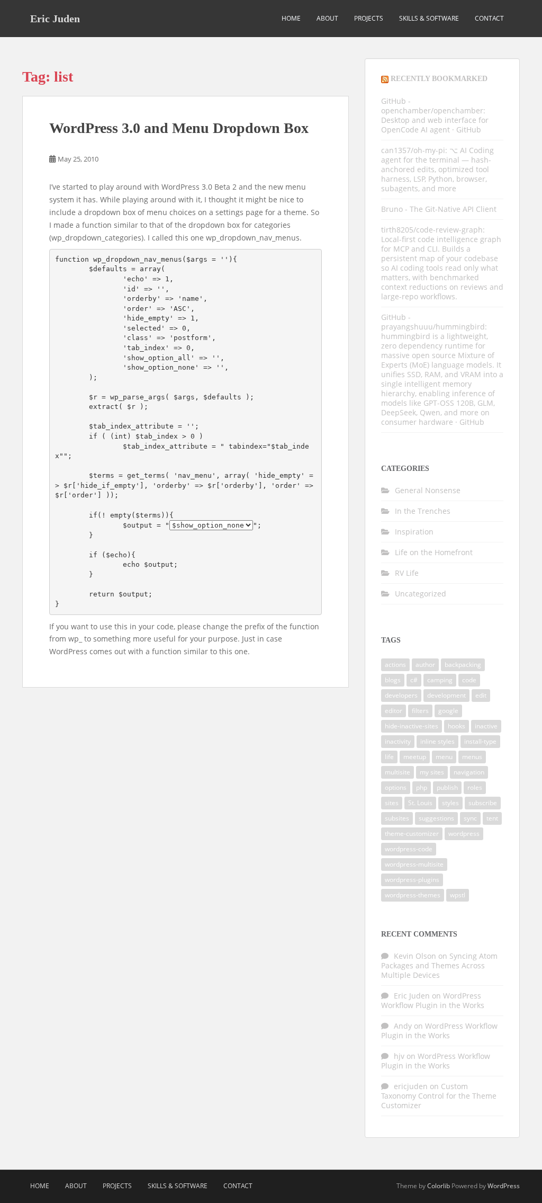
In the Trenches (422, 511)
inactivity (398, 741)
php (421, 787)
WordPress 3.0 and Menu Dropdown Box (179, 128)
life (389, 756)
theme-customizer (412, 833)
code (469, 679)
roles (474, 787)
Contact (489, 18)
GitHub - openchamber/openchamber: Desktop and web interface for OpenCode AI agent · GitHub (435, 115)
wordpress (464, 833)
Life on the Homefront (434, 552)
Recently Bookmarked (439, 79)
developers (401, 695)
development (446, 695)
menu (444, 756)
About (327, 18)
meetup (414, 756)
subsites (397, 818)
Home (291, 18)
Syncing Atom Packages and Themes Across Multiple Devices (439, 965)
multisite (397, 772)
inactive (486, 725)
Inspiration (414, 532)
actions (395, 664)
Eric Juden (55, 18)
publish (447, 787)
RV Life (407, 573)
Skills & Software (429, 18)
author (425, 664)
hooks (456, 725)
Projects (368, 18)
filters (420, 710)
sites (392, 802)
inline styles (437, 741)
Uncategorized (420, 594)
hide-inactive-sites (411, 725)
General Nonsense (427, 490)
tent (492, 818)
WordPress (503, 1185)
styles (450, 802)
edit (480, 695)
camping (440, 679)
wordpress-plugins (412, 879)
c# (414, 679)
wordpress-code (408, 848)
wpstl (457, 894)
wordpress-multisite (414, 864)
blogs (393, 679)
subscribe (482, 802)
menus (472, 756)
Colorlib (438, 1185)
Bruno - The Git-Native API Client (438, 209)
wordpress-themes (412, 894)
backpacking (463, 664)
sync (470, 818)
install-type (480, 741)
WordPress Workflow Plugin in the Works (432, 1000)
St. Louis (420, 802)
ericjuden (411, 1086)
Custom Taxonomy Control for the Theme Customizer (438, 1095)
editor (393, 710)
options (395, 787)
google (448, 710)
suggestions (436, 818)
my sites (432, 772)
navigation (469, 772)
